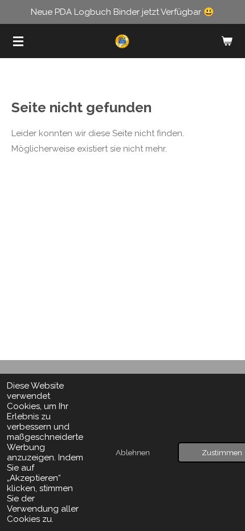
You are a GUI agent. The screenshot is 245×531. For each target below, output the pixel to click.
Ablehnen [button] (133, 452)
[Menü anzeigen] (18, 41)
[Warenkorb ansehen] (226, 41)
